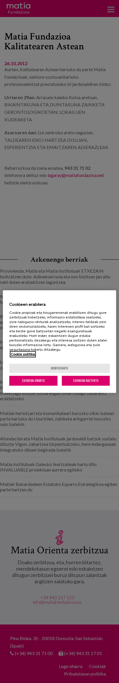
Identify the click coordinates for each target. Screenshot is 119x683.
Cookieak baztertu (85, 380)
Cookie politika (23, 354)
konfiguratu (59, 368)
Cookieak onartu (33, 380)
